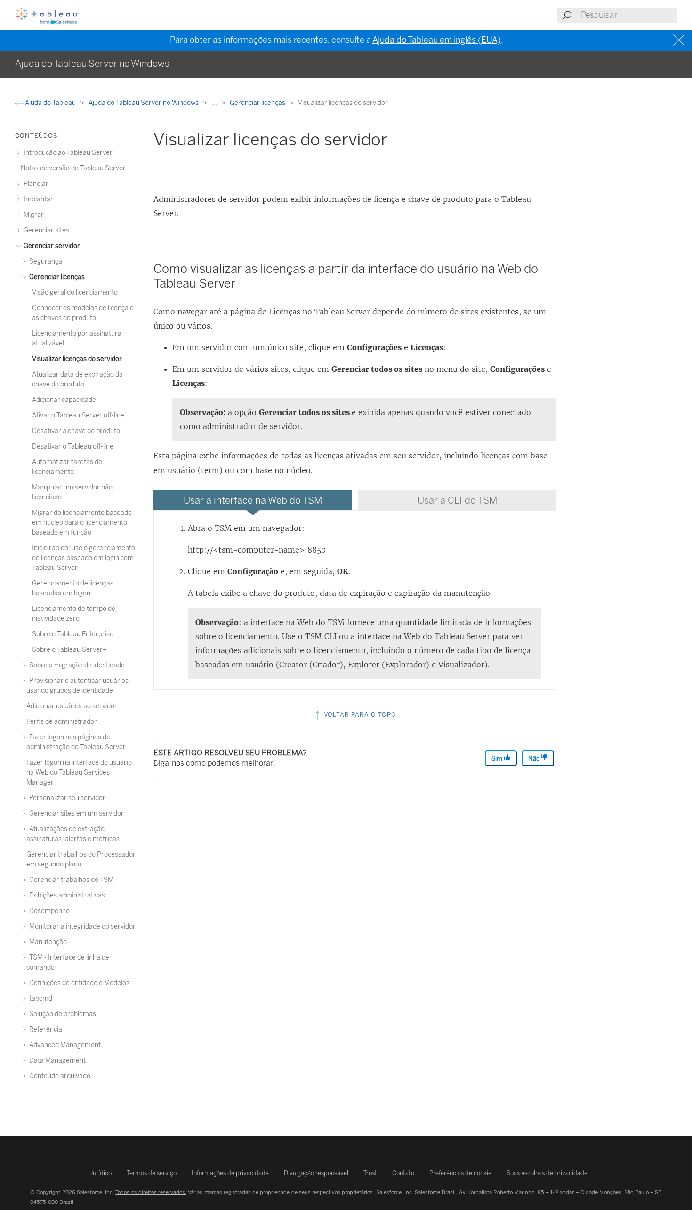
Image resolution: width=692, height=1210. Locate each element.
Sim (497, 758)
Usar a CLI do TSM (457, 500)
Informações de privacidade (230, 1173)
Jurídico (101, 1173)
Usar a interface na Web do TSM (253, 500)
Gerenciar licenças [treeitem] (56, 277)
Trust (370, 1173)
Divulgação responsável (316, 1173)
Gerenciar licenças (258, 103)
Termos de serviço (152, 1173)
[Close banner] (680, 40)
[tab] (252, 500)
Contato (403, 1173)
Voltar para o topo (359, 714)
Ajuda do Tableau (50, 103)
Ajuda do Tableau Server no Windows (144, 103)
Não (534, 758)
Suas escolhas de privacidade (547, 1173)
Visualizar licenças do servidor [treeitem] (77, 359)
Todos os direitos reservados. (150, 1192)
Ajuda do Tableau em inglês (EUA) (436, 40)
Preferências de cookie (460, 1173)
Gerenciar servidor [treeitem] (51, 246)
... (214, 103)
